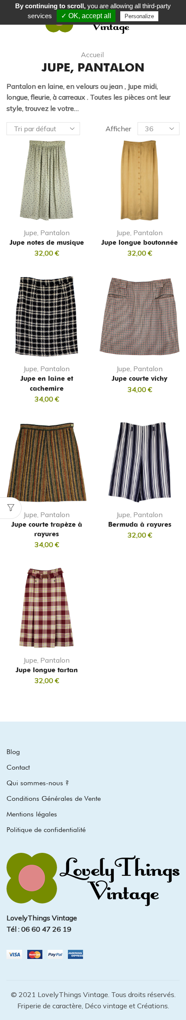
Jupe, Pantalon (46, 232)
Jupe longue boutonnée (139, 242)
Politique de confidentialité (46, 830)
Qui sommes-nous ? (37, 783)
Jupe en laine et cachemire (46, 383)
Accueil (92, 54)
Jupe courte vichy (139, 378)
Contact (18, 767)
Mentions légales (31, 814)
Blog (13, 752)
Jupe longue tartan (47, 670)
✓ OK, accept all (86, 15)
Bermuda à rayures (139, 524)
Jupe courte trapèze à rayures (46, 529)
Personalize (139, 16)
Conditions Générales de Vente (53, 798)
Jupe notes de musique (47, 242)
